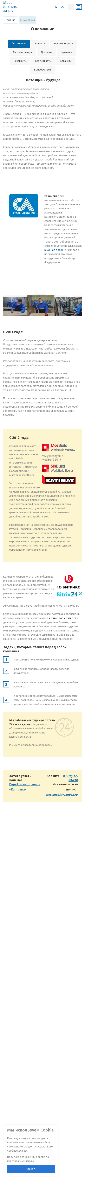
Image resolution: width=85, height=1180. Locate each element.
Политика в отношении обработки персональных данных (28, 1159)
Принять (31, 1169)
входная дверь (54, 249)
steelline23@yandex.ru (62, 794)
